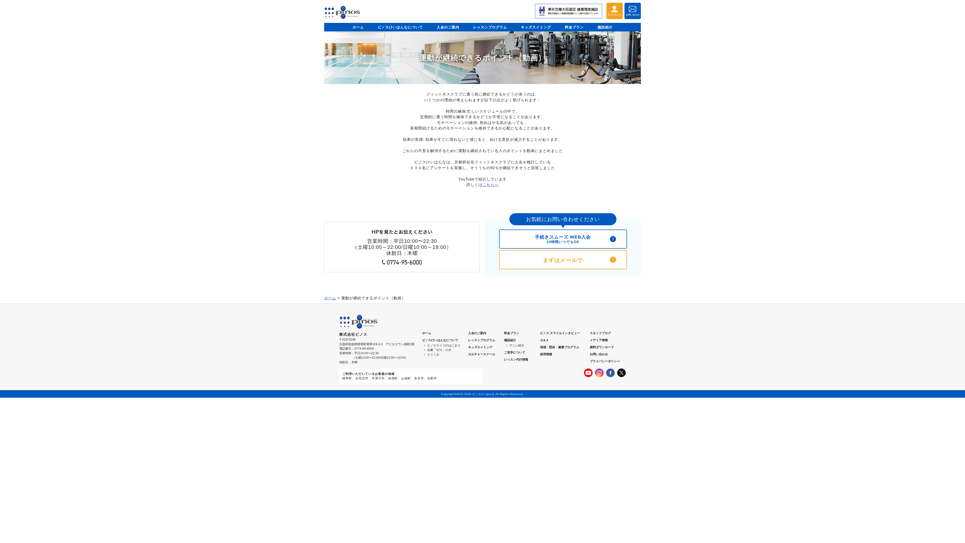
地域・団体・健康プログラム (559, 347)
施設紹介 (605, 27)
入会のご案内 (448, 27)
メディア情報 (599, 340)
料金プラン (574, 27)
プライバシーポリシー (605, 361)
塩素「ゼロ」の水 (439, 350)
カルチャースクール (481, 354)
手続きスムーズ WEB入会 (563, 239)
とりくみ (433, 354)
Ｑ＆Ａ (544, 340)
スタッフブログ (600, 333)
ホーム (358, 27)
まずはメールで (563, 260)
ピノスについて (440, 340)
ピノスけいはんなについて (400, 27)
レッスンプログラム (490, 27)
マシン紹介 (516, 345)
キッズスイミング (536, 27)
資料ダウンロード (602, 347)
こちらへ (490, 185)
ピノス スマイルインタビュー (560, 333)
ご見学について (514, 352)
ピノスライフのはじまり (443, 345)
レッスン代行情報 (516, 359)
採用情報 (546, 354)
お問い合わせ (599, 354)
